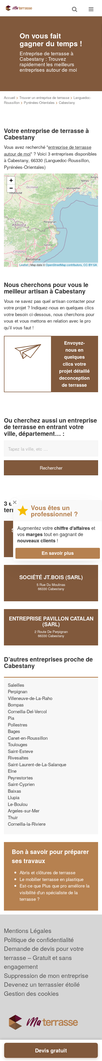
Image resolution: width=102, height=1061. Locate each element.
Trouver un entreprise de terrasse (44, 97)
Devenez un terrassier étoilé (42, 984)
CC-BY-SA (90, 265)
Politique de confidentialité (39, 939)
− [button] (11, 188)
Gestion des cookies (31, 993)
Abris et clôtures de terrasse (47, 872)
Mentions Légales (28, 930)
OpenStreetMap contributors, (64, 265)
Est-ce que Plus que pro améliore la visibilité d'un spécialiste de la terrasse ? (54, 892)
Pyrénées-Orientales (39, 102)
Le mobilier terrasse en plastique (51, 879)
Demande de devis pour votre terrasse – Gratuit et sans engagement (44, 957)
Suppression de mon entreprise (46, 975)
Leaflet (23, 265)
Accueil (9, 97)
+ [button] (11, 180)
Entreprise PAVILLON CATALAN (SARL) (51, 621)
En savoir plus (58, 553)
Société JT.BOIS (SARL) (51, 577)
